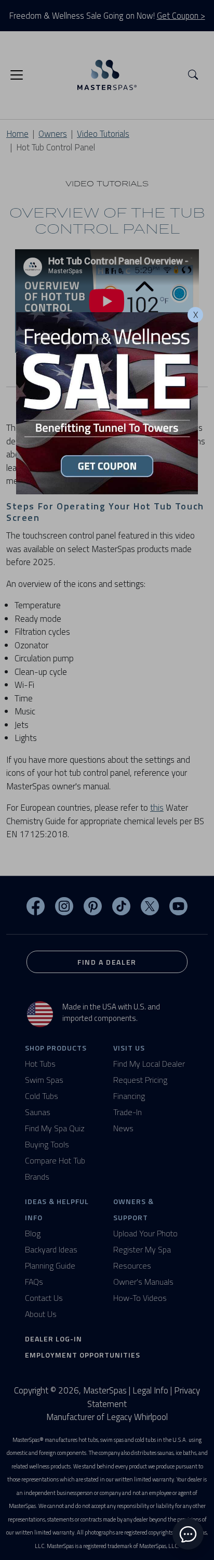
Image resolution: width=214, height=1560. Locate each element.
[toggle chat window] (188, 1534)
